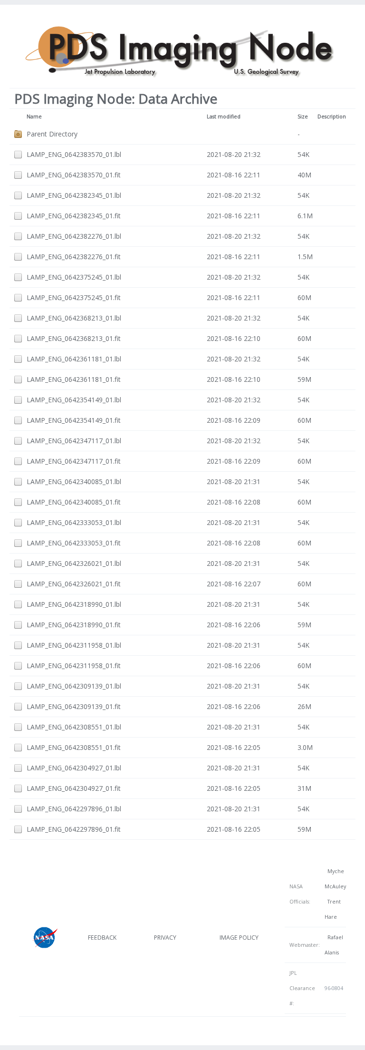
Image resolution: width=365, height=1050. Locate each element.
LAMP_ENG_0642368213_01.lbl (74, 317)
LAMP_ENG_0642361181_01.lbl (74, 358)
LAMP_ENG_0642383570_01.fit (74, 174)
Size (303, 116)
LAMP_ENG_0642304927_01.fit (74, 788)
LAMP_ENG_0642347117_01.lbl (74, 440)
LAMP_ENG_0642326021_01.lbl (74, 563)
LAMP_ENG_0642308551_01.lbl (74, 726)
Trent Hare (333, 909)
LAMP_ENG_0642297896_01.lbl (74, 808)
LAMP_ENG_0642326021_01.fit (74, 583)
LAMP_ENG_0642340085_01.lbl (74, 481)
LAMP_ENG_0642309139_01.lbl (74, 685)
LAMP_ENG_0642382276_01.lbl (74, 236)
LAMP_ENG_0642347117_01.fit (74, 461)
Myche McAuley (335, 879)
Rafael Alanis (334, 945)
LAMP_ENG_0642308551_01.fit (74, 747)
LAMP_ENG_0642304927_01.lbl (74, 767)
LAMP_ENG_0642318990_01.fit (74, 624)
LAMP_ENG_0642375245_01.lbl (74, 277)
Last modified (223, 116)
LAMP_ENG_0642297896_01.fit (74, 829)
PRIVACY (165, 937)
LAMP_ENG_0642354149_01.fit (74, 420)
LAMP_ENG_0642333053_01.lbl (74, 522)
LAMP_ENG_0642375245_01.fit (74, 297)
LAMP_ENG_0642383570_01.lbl (74, 154)
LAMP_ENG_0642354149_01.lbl (74, 399)
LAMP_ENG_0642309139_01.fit (74, 706)
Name (34, 116)
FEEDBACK (102, 937)
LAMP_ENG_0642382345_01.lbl (74, 195)
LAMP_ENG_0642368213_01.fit (74, 338)
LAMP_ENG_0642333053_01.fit (74, 542)
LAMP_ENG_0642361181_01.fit (74, 379)
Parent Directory (52, 133)
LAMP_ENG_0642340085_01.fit (74, 501)
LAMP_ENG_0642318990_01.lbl (74, 604)
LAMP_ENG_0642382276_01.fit (74, 256)
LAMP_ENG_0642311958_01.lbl (74, 645)
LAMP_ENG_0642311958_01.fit (74, 665)
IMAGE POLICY (239, 937)
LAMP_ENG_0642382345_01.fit (74, 215)
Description (331, 116)
